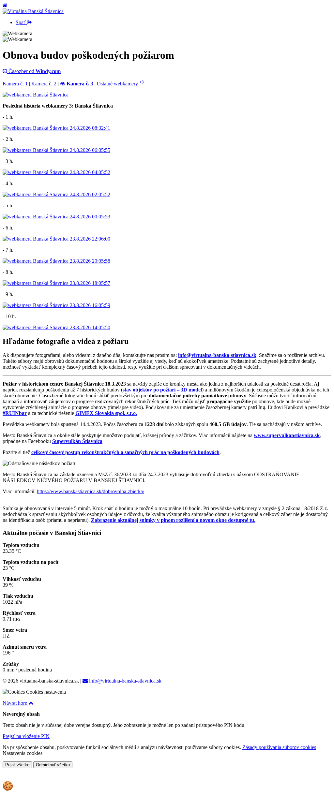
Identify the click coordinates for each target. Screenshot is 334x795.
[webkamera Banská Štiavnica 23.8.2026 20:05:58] (56, 261)
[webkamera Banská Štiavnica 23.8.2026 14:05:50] (56, 327)
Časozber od (34, 71)
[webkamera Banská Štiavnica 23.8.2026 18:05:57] (56, 283)
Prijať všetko (17, 764)
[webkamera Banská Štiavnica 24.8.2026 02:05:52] (56, 194)
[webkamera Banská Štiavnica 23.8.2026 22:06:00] (56, 239)
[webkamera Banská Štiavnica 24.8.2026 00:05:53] (56, 216)
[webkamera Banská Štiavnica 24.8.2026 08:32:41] (56, 128)
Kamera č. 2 (43, 83)
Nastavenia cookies (22, 753)
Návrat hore (15, 703)
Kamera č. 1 (15, 83)
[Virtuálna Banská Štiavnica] (33, 11)
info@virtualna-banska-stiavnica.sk (124, 681)
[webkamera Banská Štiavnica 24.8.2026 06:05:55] (56, 150)
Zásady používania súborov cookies (279, 747)
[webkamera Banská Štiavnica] (35, 94)
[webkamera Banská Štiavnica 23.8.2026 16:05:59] (56, 305)
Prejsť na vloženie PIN (26, 736)
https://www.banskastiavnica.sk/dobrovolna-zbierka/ (90, 491)
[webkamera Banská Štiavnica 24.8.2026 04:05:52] (56, 172)
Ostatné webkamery (120, 83)
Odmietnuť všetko (53, 764)
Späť (21, 22)
